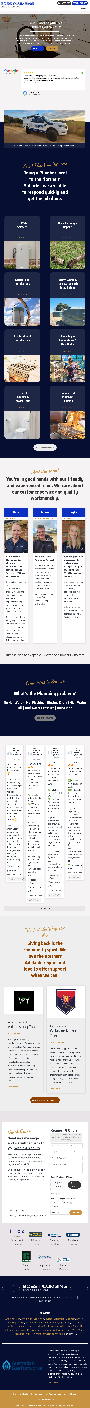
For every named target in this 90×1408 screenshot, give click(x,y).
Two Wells (72, 1330)
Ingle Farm (64, 1322)
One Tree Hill (75, 1326)
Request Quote (80, 3)
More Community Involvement (45, 1100)
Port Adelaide (34, 1330)
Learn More (13, 1086)
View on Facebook (12, 875)
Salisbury (60, 1330)
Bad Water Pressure (39, 708)
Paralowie (8, 1330)
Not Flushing (35, 702)
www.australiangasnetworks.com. (55, 867)
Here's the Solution (45, 718)
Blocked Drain (57, 702)
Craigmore (59, 1318)
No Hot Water (14, 702)
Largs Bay (76, 1322)
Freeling (11, 1322)
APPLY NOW (53, 1382)
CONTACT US (52, 48)
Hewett (45, 1322)
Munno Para (60, 1326)
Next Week (68, 1203)
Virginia (82, 1330)
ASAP (56, 1203)
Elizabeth (70, 1318)
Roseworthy (49, 1330)
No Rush (57, 1207)
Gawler (20, 1322)
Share (20, 875)
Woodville (60, 1333)
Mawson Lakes (35, 1326)
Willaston (30, 1333)
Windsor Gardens (45, 1333)
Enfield (80, 1318)
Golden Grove (32, 1322)
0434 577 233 (64, 3)
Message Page (33, 881)
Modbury (48, 1326)
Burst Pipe (64, 708)
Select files (74, 1185)
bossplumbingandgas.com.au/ (35, 858)
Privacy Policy (65, 1137)
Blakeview (39, 1318)
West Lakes (18, 1333)
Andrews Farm (12, 1318)
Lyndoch (22, 1326)
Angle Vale (27, 1318)
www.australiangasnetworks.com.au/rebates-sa (75, 856)
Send (76, 1212)
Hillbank (54, 1322)
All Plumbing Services (45, 447)
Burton (48, 1318)
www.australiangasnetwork (34, 870)
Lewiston (11, 1326)
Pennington (20, 1330)
